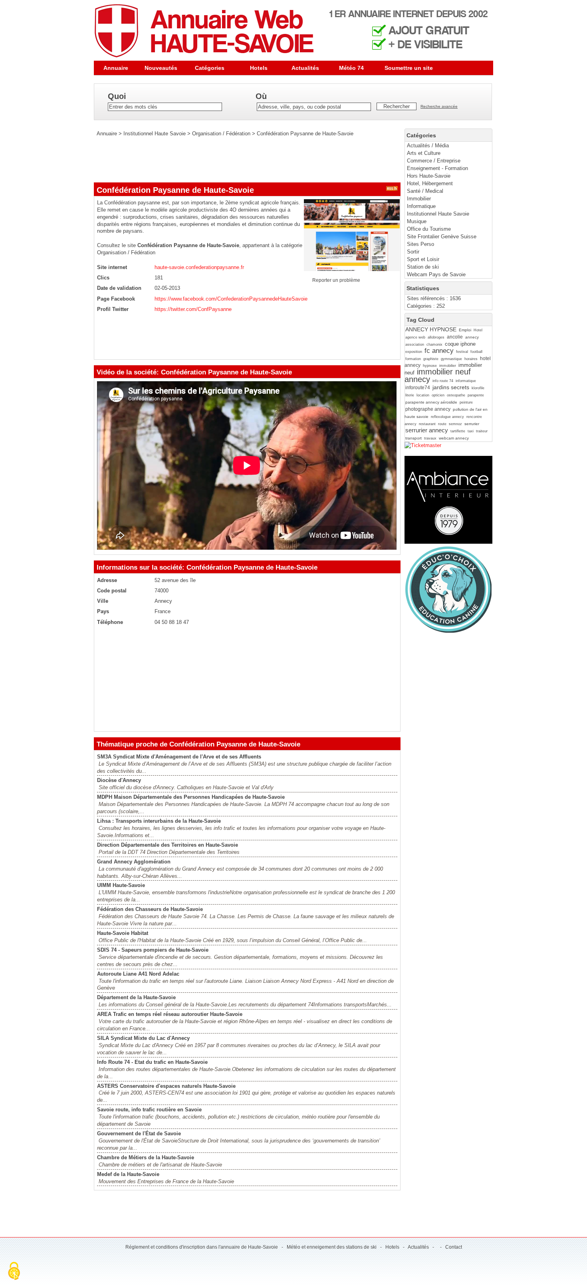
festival (462, 352)
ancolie (455, 337)
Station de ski (423, 267)
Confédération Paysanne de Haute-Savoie (305, 134)
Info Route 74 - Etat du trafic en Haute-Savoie (152, 1062)
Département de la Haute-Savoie (136, 997)
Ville (102, 601)
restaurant (427, 424)
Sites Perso (420, 244)
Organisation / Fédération (221, 134)
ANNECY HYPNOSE (430, 329)
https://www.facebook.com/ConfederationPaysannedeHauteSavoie (231, 299)
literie (409, 395)
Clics (103, 278)
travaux (430, 438)
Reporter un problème (336, 280)
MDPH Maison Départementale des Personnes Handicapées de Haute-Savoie (191, 797)
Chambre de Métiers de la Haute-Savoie (145, 1157)
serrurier (471, 424)
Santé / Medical (425, 191)
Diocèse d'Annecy (119, 780)
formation (413, 359)
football (476, 352)
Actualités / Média (428, 145)
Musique (416, 221)
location (422, 395)
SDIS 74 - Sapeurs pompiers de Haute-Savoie (152, 950)
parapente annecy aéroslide (431, 402)
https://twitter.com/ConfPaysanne (193, 309)
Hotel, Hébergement (430, 183)
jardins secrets (450, 387)
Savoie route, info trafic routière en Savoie (149, 1110)
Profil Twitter (113, 309)
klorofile (478, 388)
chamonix (434, 344)
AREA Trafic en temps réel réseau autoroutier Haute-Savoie (169, 1014)
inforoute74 (417, 387)
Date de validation (119, 288)
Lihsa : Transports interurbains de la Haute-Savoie (159, 821)
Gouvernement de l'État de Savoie (139, 1134)
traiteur (482, 431)
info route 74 (442, 381)
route (442, 424)
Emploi (465, 330)
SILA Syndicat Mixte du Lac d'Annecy (143, 1038)
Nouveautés (161, 68)
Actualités (305, 68)
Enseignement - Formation (437, 168)
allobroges (436, 337)
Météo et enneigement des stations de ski (332, 1247)
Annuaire (115, 68)
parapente (476, 395)
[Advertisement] (239, 160)
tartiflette (457, 431)
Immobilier (419, 199)
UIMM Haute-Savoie (121, 885)
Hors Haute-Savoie (428, 176)
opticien (438, 395)
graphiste (430, 359)
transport (413, 438)
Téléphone (110, 622)
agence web (415, 337)
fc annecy (439, 350)
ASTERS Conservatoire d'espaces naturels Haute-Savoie (166, 1086)
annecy (472, 337)
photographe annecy (427, 409)
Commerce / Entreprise (433, 161)
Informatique (421, 206)
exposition (413, 352)
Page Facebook (116, 299)
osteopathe (456, 395)
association (414, 344)
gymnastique (451, 359)
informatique (466, 381)
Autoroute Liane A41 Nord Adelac (138, 974)
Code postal (112, 591)
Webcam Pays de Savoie (436, 274)
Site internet (112, 267)
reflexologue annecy (447, 417)
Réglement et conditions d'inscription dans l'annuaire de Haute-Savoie (201, 1247)
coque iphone (460, 344)
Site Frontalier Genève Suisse (441, 237)
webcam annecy (454, 438)
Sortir (413, 252)
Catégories (209, 68)
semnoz (455, 424)
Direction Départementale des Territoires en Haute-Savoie (167, 845)
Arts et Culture (423, 153)
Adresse (107, 580)
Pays (103, 611)
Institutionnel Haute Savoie (438, 214)
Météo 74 (351, 68)
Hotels (259, 68)
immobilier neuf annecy (438, 375)
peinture (466, 402)
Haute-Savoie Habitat (122, 933)
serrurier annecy (426, 430)
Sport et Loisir (423, 259)
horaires (471, 359)
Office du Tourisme (429, 229)
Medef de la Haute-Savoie (128, 1174)
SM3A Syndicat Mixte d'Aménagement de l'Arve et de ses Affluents (179, 757)
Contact (453, 1247)
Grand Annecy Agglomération (134, 862)
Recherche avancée (439, 106)
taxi (471, 431)
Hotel (478, 330)
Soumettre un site (409, 68)
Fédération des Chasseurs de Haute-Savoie (150, 909)
